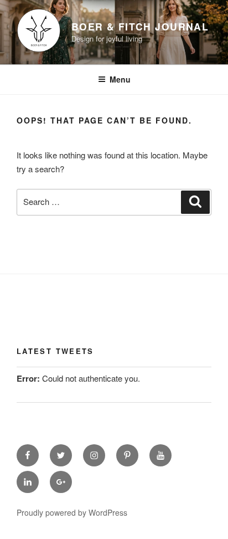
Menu (120, 79)
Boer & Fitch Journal (140, 26)
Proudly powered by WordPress (72, 512)
